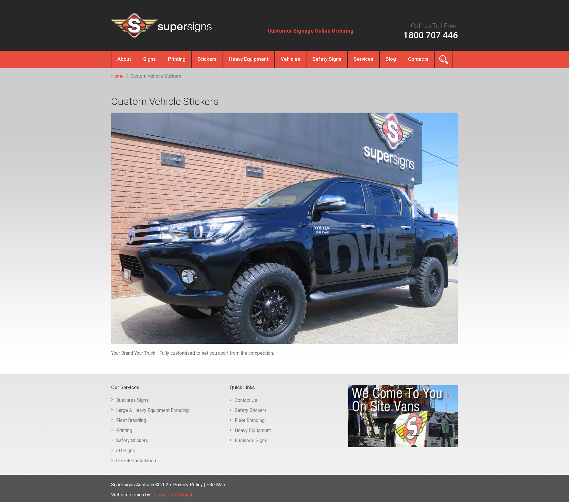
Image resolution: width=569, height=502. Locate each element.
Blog (391, 59)
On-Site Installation (136, 460)
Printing (177, 59)
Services (363, 59)
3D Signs (125, 450)
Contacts (418, 59)
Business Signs (132, 400)
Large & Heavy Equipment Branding (152, 410)
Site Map (216, 484)
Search (444, 59)
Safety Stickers (132, 440)
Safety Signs (326, 59)
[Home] (161, 25)
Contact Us (246, 400)
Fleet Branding (131, 420)
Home (117, 76)
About (124, 59)
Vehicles (290, 59)
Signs (149, 59)
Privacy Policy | (190, 484)
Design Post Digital (171, 495)
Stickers (207, 59)
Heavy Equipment (248, 59)
